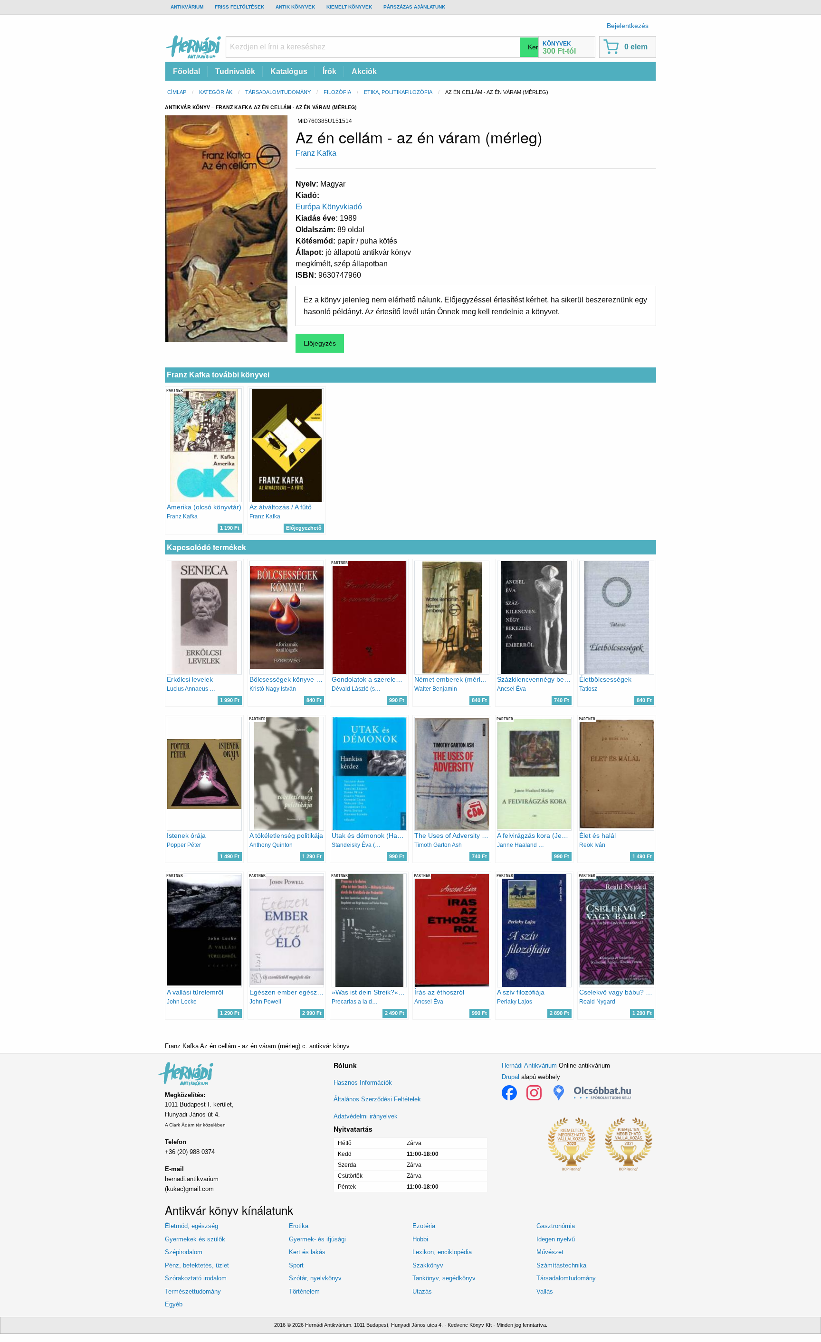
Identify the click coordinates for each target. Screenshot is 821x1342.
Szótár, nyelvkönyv (315, 1278)
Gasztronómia (555, 1225)
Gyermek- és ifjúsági (317, 1239)
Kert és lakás (307, 1252)
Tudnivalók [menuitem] (235, 71)
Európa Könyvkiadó (329, 207)
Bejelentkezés (628, 25)
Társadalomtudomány (278, 92)
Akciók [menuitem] (364, 71)
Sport (296, 1265)
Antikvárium (187, 6)
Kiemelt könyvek (349, 6)
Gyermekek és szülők (195, 1239)
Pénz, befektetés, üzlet (197, 1265)
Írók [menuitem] (329, 71)
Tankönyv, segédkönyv (444, 1278)
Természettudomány (193, 1291)
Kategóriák (215, 92)
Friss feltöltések (239, 6)
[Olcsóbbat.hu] (602, 1093)
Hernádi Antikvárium (529, 1065)
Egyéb (173, 1304)
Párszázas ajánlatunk (414, 6)
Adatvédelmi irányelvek (366, 1116)
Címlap (176, 92)
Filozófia (337, 92)
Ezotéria (423, 1225)
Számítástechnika (561, 1265)
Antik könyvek (295, 6)
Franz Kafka (316, 153)
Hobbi (420, 1239)
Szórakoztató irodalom (196, 1278)
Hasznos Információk (363, 1082)
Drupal (510, 1076)
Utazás (422, 1291)
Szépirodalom (183, 1252)
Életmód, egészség (191, 1225)
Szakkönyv (427, 1265)
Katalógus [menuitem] (288, 71)
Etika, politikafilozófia (398, 92)
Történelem (304, 1291)
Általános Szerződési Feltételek (377, 1099)
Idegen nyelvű (555, 1239)
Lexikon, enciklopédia (442, 1252)
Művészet (549, 1252)
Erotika (298, 1225)
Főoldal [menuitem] (186, 71)
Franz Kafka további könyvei (218, 375)
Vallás (544, 1291)
